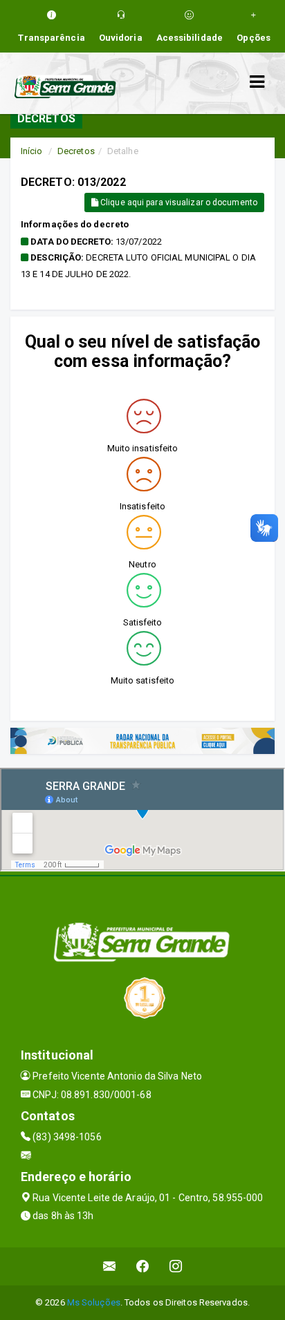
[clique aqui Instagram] (176, 1266)
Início (32, 151)
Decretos (76, 151)
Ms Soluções (93, 1302)
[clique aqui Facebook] (143, 1266)
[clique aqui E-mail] (110, 1266)
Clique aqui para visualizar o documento (177, 202)
